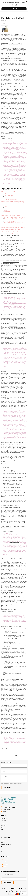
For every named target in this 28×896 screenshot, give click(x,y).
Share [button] (4, 23)
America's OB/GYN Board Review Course (15, 888)
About (2, 840)
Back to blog (14, 755)
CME (2, 851)
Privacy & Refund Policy (6, 844)
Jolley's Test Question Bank (13, 34)
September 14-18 (19, 282)
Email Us (4, 811)
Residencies (3, 825)
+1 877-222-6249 (6, 809)
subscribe (7, 882)
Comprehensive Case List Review (13, 268)
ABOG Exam (4, 818)
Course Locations (5, 849)
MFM (2, 829)
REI (2, 832)
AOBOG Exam (4, 820)
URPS (2, 827)
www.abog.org (16, 243)
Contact (3, 842)
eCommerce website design (11, 891)
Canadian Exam (4, 823)
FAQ (2, 846)
